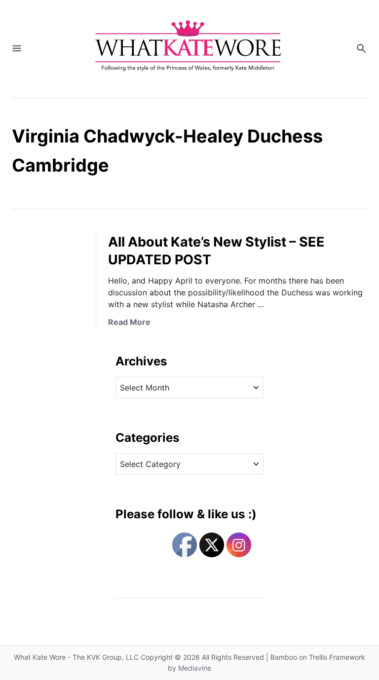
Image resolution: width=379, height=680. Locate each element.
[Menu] (17, 48)
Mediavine (194, 668)
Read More (129, 322)
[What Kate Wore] (188, 49)
